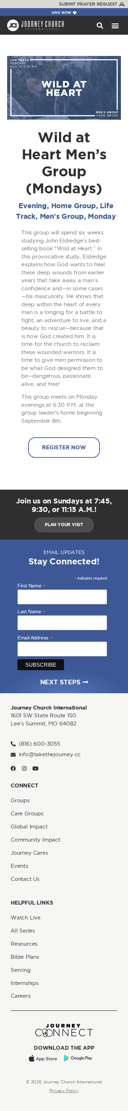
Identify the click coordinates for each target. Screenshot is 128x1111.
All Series (23, 931)
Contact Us (25, 879)
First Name (31, 585)
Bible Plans (25, 957)
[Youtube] (35, 768)
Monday (102, 216)
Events (19, 866)
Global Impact (29, 827)
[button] (100, 25)
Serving (21, 970)
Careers (21, 996)
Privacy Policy (63, 1090)
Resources (24, 944)
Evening (32, 205)
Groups (20, 800)
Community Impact (35, 840)
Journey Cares (29, 853)
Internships (24, 983)
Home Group (73, 205)
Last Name (31, 611)
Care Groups (27, 813)
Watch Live (26, 918)
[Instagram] (24, 768)
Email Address (35, 637)
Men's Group (62, 216)
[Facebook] (13, 768)
